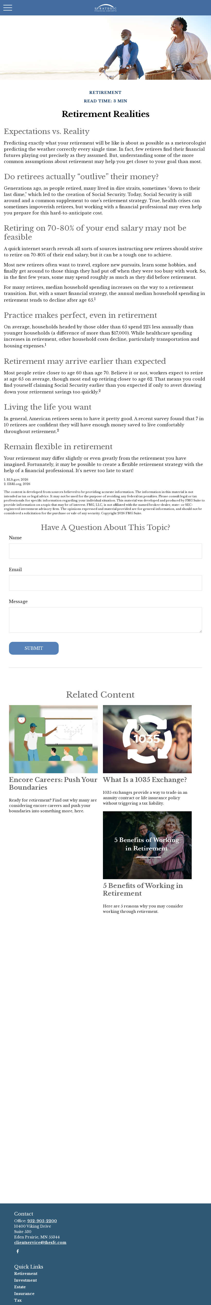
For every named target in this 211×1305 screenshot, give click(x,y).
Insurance (24, 1293)
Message (18, 601)
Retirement (25, 1273)
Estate (20, 1287)
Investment (25, 1280)
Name (15, 537)
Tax (18, 1300)
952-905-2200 (42, 1221)
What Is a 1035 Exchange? (145, 780)
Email (15, 569)
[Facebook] (17, 1251)
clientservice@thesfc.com (40, 1242)
